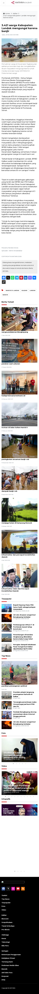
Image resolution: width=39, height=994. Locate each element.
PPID (3, 980)
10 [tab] (34, 796)
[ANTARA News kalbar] (21, 2)
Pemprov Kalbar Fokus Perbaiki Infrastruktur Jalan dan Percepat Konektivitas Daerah (15, 589)
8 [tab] (27, 796)
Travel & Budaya (8, 926)
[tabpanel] (19, 750)
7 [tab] (24, 796)
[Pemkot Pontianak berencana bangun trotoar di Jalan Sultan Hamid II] (19, 414)
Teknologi (6, 942)
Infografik (6, 799)
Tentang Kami (7, 962)
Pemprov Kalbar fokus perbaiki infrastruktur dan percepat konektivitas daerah (18, 555)
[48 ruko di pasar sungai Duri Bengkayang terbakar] (7, 618)
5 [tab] (26, 764)
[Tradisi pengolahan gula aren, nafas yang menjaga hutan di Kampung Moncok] (19, 510)
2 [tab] (16, 764)
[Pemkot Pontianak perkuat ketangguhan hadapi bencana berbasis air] (19, 382)
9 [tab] (30, 796)
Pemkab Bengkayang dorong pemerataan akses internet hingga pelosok (24, 714)
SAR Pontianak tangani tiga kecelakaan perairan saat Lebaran (18, 363)
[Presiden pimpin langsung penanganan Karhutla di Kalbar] (7, 695)
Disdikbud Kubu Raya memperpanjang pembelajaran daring (15, 755)
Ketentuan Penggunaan (11, 955)
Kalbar (15, 13)
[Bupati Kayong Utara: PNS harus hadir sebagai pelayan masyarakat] (7, 608)
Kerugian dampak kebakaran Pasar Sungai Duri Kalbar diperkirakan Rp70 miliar (24, 647)
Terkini (4, 895)
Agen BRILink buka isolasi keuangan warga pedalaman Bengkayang (17, 331)
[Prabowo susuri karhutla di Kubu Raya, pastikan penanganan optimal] (19, 673)
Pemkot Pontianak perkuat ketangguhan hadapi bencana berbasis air (19, 395)
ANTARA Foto (7, 973)
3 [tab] (20, 764)
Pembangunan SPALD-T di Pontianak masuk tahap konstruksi (23, 627)
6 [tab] (21, 796)
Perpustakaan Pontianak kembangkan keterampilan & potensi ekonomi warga (19, 788)
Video (4, 766)
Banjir (5, 295)
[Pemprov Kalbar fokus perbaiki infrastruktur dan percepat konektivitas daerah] (19, 542)
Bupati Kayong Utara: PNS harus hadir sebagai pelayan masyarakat (24, 607)
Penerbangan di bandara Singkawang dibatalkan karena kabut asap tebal (23, 637)
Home (7, 13)
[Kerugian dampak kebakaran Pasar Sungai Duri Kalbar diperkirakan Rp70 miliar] (7, 648)
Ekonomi (5, 919)
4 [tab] (23, 764)
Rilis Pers (5, 946)
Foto (4, 733)
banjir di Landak (12, 290)
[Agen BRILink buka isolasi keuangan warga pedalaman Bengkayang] (19, 319)
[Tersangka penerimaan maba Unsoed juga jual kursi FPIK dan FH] (7, 705)
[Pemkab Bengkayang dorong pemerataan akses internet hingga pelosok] (7, 715)
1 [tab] (13, 764)
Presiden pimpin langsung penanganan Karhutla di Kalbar (23, 694)
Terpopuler (7, 599)
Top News (6, 656)
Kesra (4, 938)
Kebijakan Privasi (8, 958)
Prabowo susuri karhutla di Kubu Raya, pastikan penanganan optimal (18, 685)
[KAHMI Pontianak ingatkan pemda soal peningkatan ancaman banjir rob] (19, 446)
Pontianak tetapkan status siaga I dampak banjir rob (16, 490)
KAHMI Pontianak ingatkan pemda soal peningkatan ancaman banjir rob (18, 458)
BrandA (4, 969)
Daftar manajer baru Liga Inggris (17, 863)
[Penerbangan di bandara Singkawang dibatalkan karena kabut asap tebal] (7, 638)
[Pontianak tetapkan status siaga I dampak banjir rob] (19, 478)
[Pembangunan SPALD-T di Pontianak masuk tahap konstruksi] (7, 628)
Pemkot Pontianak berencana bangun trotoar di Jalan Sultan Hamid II (18, 426)
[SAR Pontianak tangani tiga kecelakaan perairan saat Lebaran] (19, 351)
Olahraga (5, 935)
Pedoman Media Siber (10, 965)
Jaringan (5, 951)
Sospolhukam (7, 922)
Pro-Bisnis (6, 930)
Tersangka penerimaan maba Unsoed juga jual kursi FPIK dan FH (24, 704)
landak (32, 290)
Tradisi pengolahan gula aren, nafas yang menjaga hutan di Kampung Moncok (19, 522)
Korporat (5, 976)
